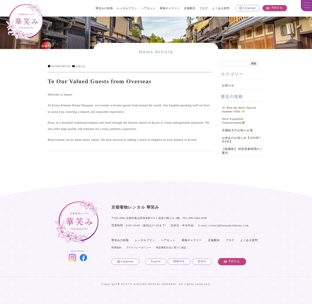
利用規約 (116, 247)
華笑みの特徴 (104, 8)
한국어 (202, 261)
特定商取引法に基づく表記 (171, 247)
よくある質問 (220, 8)
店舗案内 (189, 8)
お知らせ (80, 66)
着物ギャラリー (170, 8)
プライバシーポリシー (138, 247)
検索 (253, 63)
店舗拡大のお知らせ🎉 (237, 130)
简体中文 (179, 261)
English (156, 261)
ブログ (203, 8)
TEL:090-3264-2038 (194, 218)
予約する (277, 7)
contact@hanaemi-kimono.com (229, 225)
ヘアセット (148, 8)
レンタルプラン (127, 8)
